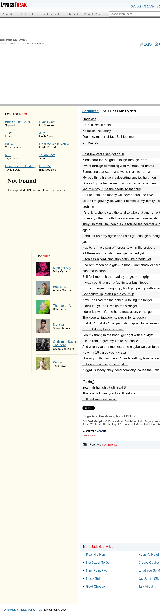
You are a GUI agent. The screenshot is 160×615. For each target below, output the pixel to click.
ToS (39, 609)
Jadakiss (90, 111)
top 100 (136, 5)
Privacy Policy (27, 609)
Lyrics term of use (89, 435)
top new (149, 5)
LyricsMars (10, 609)
